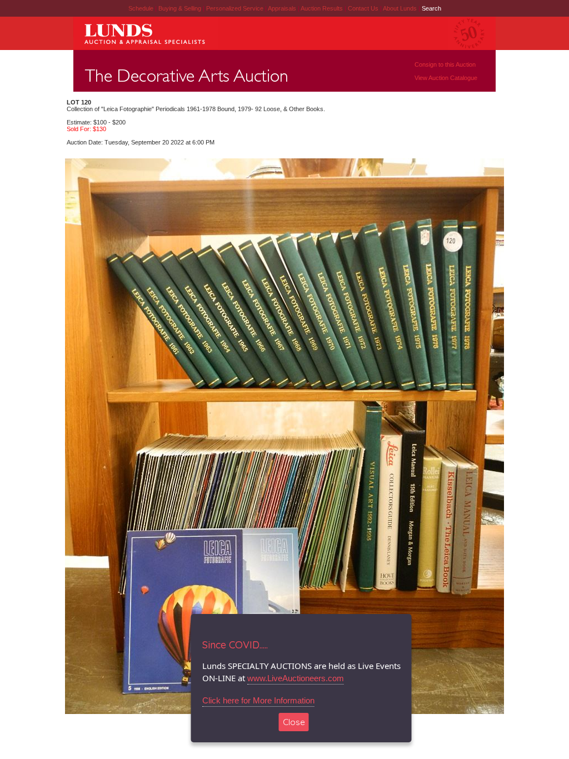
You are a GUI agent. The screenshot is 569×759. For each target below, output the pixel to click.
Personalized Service (235, 8)
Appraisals (283, 8)
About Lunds (400, 8)
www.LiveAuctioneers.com (295, 678)
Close (294, 722)
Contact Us (363, 8)
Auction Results (323, 8)
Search (431, 8)
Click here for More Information (258, 700)
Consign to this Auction (445, 64)
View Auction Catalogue (446, 77)
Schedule (140, 8)
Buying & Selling (180, 8)
